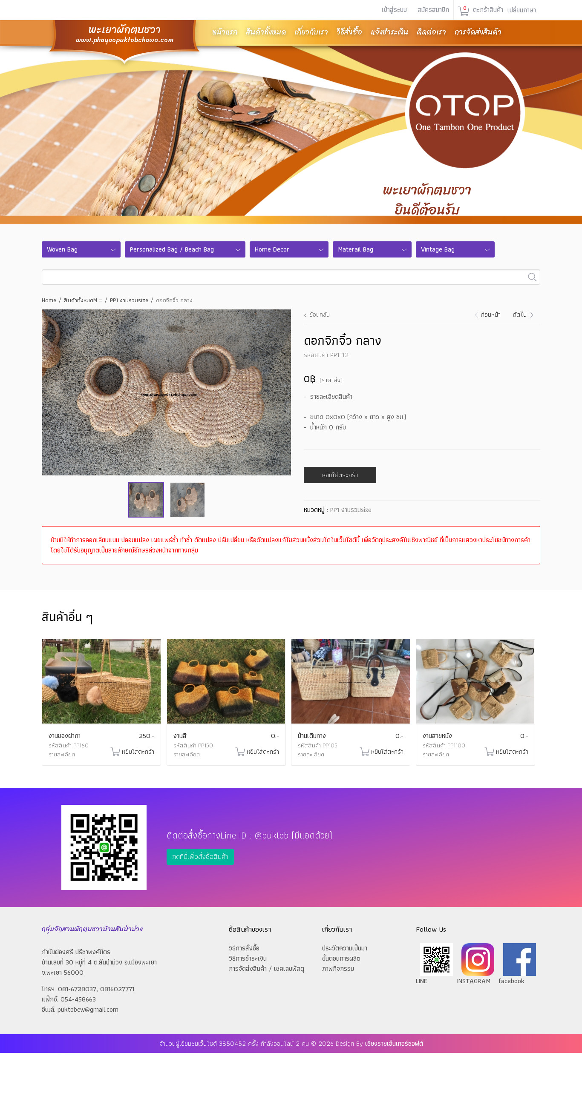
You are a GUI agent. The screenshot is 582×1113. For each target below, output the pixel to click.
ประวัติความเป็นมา (344, 948)
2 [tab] (173, 469)
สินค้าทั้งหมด (266, 32)
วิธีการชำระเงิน (248, 958)
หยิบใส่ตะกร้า (138, 751)
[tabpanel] (166, 392)
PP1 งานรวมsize (129, 300)
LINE (421, 981)
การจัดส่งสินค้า (478, 32)
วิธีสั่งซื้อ (349, 32)
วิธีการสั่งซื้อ (244, 948)
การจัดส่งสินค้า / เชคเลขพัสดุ (266, 968)
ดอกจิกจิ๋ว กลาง (174, 300)
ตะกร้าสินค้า (483, 10)
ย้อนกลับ (319, 314)
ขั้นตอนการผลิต (341, 958)
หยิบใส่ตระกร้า (340, 474)
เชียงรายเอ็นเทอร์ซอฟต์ (394, 1043)
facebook (511, 981)
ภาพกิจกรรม (338, 968)
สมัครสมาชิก (433, 9)
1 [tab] (160, 469)
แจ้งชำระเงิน (389, 32)
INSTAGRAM (473, 981)
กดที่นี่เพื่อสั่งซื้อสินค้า (200, 856)
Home (49, 300)
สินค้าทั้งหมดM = (83, 300)
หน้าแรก (224, 32)
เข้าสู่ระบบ (394, 9)
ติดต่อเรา (431, 32)
